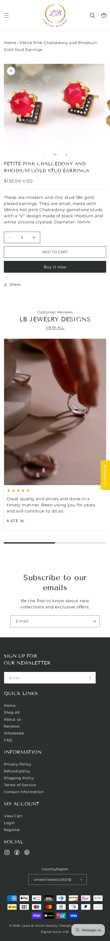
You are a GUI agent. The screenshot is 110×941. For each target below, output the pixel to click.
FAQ (8, 740)
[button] (6, 15)
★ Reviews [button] (105, 475)
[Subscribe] (94, 621)
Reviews (11, 726)
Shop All (12, 712)
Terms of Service (20, 785)
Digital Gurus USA (55, 932)
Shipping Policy (19, 778)
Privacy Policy (17, 764)
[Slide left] (43, 154)
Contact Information (23, 792)
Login (9, 823)
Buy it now (55, 266)
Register (12, 829)
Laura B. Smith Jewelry (40, 925)
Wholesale (14, 733)
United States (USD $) (52, 879)
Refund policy (17, 771)
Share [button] (15, 284)
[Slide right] (66, 154)
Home (10, 42)
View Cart (13, 816)
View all (55, 327)
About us (12, 719)
